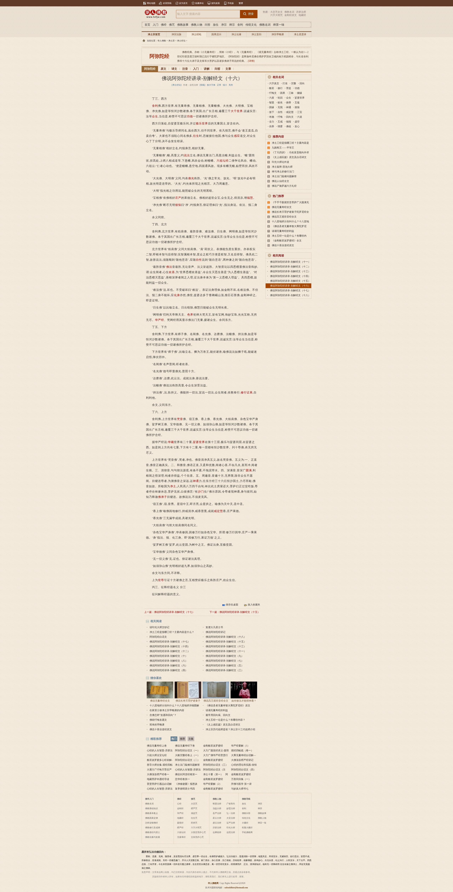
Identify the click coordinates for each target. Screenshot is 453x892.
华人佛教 (161, 40)
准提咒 (194, 813)
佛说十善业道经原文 (161, 729)
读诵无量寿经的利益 (217, 710)
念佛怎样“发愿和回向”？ (163, 715)
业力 (271, 121)
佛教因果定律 (151, 818)
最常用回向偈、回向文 (218, 715)
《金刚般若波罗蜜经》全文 (287, 240)
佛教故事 (182, 24)
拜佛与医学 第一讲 (241, 784)
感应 (237, 135)
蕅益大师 (217, 808)
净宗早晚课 (277, 34)
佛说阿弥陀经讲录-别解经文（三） (225, 670)
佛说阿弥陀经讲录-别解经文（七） (225, 660)
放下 (271, 112)
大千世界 (237, 111)
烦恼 (178, 204)
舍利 (240, 24)
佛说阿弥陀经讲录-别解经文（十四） (170, 646)
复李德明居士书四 (185, 788)
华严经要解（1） (240, 745)
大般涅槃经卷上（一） (187, 755)
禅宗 (232, 24)
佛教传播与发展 (152, 837)
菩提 (288, 88)
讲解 (207, 68)
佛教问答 (246, 813)
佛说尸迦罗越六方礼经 (284, 186)
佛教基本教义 (151, 813)
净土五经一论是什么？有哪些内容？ (225, 720)
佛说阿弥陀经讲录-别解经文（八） (169, 660)
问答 (207, 24)
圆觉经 (180, 823)
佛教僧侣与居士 (152, 832)
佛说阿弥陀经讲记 (215, 632)
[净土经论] (177, 85)
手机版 (230, 3)
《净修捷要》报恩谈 (186, 784)
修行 (244, 392)
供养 (271, 126)
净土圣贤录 (300, 34)
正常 (219, 85)
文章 (228, 68)
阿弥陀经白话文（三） (215, 765)
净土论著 (236, 34)
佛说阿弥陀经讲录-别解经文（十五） (239, 612)
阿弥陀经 (150, 68)
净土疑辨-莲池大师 (282, 166)
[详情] (251, 61)
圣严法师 (217, 813)
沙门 (201, 491)
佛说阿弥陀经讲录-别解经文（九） (225, 656)
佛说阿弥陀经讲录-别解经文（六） (169, 665)
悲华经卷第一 (182, 779)
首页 (147, 24)
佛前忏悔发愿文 (158, 720)
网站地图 (151, 3)
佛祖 (288, 126)
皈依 (280, 102)
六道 (299, 117)
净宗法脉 (176, 34)
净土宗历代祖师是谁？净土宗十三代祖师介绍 (230, 729)
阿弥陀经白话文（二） (187, 760)
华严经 (159, 319)
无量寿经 (181, 837)
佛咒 (172, 24)
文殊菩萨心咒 (197, 837)
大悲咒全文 (276, 12)
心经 (179, 803)
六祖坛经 (223, 160)
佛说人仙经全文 (280, 181)
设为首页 (183, 3)
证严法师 (230, 823)
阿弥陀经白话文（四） (243, 769)
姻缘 (299, 93)
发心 (297, 126)
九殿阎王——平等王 (283, 147)
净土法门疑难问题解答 (284, 176)
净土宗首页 (154, 34)
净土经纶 (196, 34)
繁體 (241, 3)
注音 (185, 68)
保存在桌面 (232, 604)
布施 (271, 117)
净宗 (224, 24)
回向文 (290, 117)
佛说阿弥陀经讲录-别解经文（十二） (170, 651)
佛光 (191, 178)
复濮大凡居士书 (214, 627)
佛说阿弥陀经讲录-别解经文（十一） (226, 651)
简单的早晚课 (157, 724)
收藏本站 (199, 3)
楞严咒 (194, 808)
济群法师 (301, 12)
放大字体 (211, 85)
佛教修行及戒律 (152, 827)
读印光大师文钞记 (159, 627)
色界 (190, 314)
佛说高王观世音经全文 (215, 700)
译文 (174, 68)
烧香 (288, 102)
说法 (187, 155)
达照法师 (230, 832)
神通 (196, 480)
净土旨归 (256, 34)
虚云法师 (217, 823)
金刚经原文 (290, 15)
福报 (288, 121)
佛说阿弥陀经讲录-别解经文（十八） (226, 637)
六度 (271, 97)
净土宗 (171, 40)
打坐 (285, 83)
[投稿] (202, 85)
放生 (216, 24)
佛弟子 (162, 496)
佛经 (164, 24)
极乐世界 (202, 123)
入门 (155, 24)
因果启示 (216, 34)
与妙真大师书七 (239, 788)
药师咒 (194, 823)
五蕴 (297, 102)
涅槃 (293, 83)
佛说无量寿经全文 (160, 700)
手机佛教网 (247, 832)
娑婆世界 (199, 442)
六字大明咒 (276, 15)
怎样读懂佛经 (151, 823)
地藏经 (302, 15)
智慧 (271, 102)
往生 (196, 135)
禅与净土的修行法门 (283, 171)
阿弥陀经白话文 (158, 637)
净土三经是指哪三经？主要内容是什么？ (172, 632)
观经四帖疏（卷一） (242, 750)
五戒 (280, 121)
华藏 (171, 442)
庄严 (178, 197)
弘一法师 (230, 813)
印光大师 (230, 827)
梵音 (180, 419)
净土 (173, 486)
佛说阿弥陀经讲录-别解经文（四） (169, 670)
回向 (302, 83)
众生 (155, 116)
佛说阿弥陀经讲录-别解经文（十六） (290, 285)
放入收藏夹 (254, 604)
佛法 (169, 266)
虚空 (297, 121)
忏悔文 (273, 93)
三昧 (291, 93)
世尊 (161, 580)
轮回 (280, 97)
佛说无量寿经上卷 (157, 745)
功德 (190, 116)
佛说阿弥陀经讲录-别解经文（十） (169, 656)
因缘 (271, 107)
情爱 (280, 126)
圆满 (249, 470)
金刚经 (180, 808)
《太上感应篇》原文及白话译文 (223, 724)
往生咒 (194, 818)
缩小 (225, 85)
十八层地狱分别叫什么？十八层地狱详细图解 (174, 705)
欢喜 (172, 272)
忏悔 (280, 117)
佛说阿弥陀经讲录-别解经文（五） (225, 665)
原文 (163, 68)
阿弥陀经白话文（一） (187, 750)
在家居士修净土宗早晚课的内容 (167, 710)
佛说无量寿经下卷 (185, 745)
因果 (282, 93)
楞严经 (180, 827)
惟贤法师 (217, 803)
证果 (250, 392)
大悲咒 (194, 803)
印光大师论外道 (280, 162)
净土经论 (181, 40)
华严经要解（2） (212, 784)
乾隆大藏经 (247, 827)
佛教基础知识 (151, 808)
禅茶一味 (278, 24)
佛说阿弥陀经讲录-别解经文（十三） (226, 646)
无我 (280, 107)
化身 (177, 295)
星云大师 (217, 818)
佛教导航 (246, 799)
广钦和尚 (230, 803)
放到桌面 (215, 3)
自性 (199, 259)
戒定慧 (218, 511)
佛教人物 (196, 24)
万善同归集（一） (241, 779)
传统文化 (251, 24)
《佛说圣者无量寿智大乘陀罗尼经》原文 (228, 705)
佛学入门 (149, 799)
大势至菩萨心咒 (198, 832)
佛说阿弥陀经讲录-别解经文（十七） (174, 612)
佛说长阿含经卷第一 (186, 774)
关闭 (231, 85)
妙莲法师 (230, 808)
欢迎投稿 (167, 3)
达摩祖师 (217, 832)
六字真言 (274, 83)
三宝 (299, 112)
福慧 (250, 197)
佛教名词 (289, 12)
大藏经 (245, 823)
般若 (271, 88)
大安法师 (230, 818)
